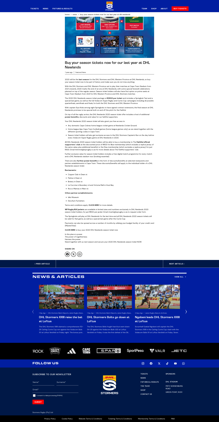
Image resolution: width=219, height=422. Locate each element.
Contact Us (146, 394)
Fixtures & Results (62, 8)
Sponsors (170, 374)
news (75, 14)
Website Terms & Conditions (90, 419)
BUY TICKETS (180, 8)
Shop (154, 8)
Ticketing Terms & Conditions (120, 419)
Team (144, 8)
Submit (38, 402)
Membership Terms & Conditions (151, 419)
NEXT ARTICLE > (177, 264)
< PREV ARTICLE (42, 264)
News (45, 8)
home (67, 14)
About (164, 8)
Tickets (34, 8)
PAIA (173, 419)
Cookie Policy (67, 419)
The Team (145, 386)
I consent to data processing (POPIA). (49, 396)
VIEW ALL (179, 277)
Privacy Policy (50, 419)
